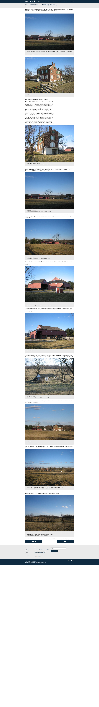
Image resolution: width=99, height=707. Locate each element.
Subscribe (27, 555)
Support (27, 553)
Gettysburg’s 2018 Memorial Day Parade (39, 552)
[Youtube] (73, 560)
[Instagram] (71, 560)
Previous (34, 541)
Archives (27, 549)
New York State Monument (37, 556)
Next (65, 541)
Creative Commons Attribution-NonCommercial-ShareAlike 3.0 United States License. (38, 562)
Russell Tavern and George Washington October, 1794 (41, 549)
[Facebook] (68, 560)
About (27, 552)
